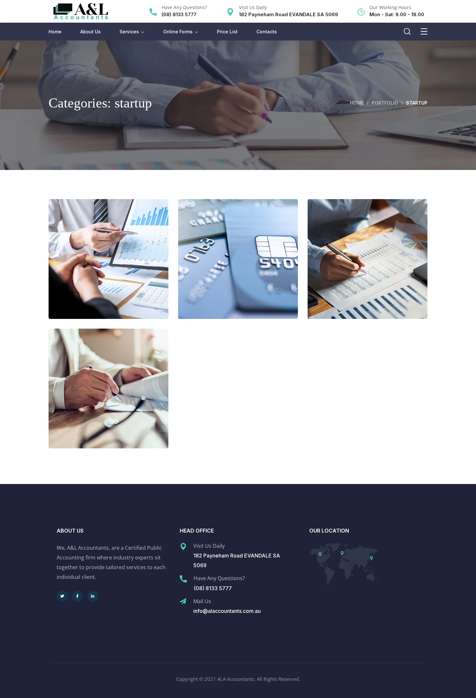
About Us (90, 31)
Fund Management (238, 265)
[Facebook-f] (77, 596)
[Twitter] (62, 596)
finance (224, 279)
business (95, 408)
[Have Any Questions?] (153, 12)
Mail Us (202, 601)
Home (55, 31)
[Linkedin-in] (92, 596)
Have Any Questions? (184, 7)
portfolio (385, 103)
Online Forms (178, 31)
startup (93, 279)
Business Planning (108, 395)
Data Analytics (108, 265)
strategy (122, 279)
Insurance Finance (367, 265)
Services (129, 31)
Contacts (266, 31)
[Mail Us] (183, 601)
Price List (227, 31)
